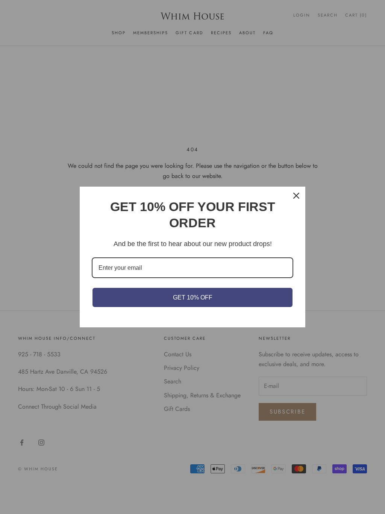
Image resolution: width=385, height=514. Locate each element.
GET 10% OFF (192, 297)
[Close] (296, 196)
